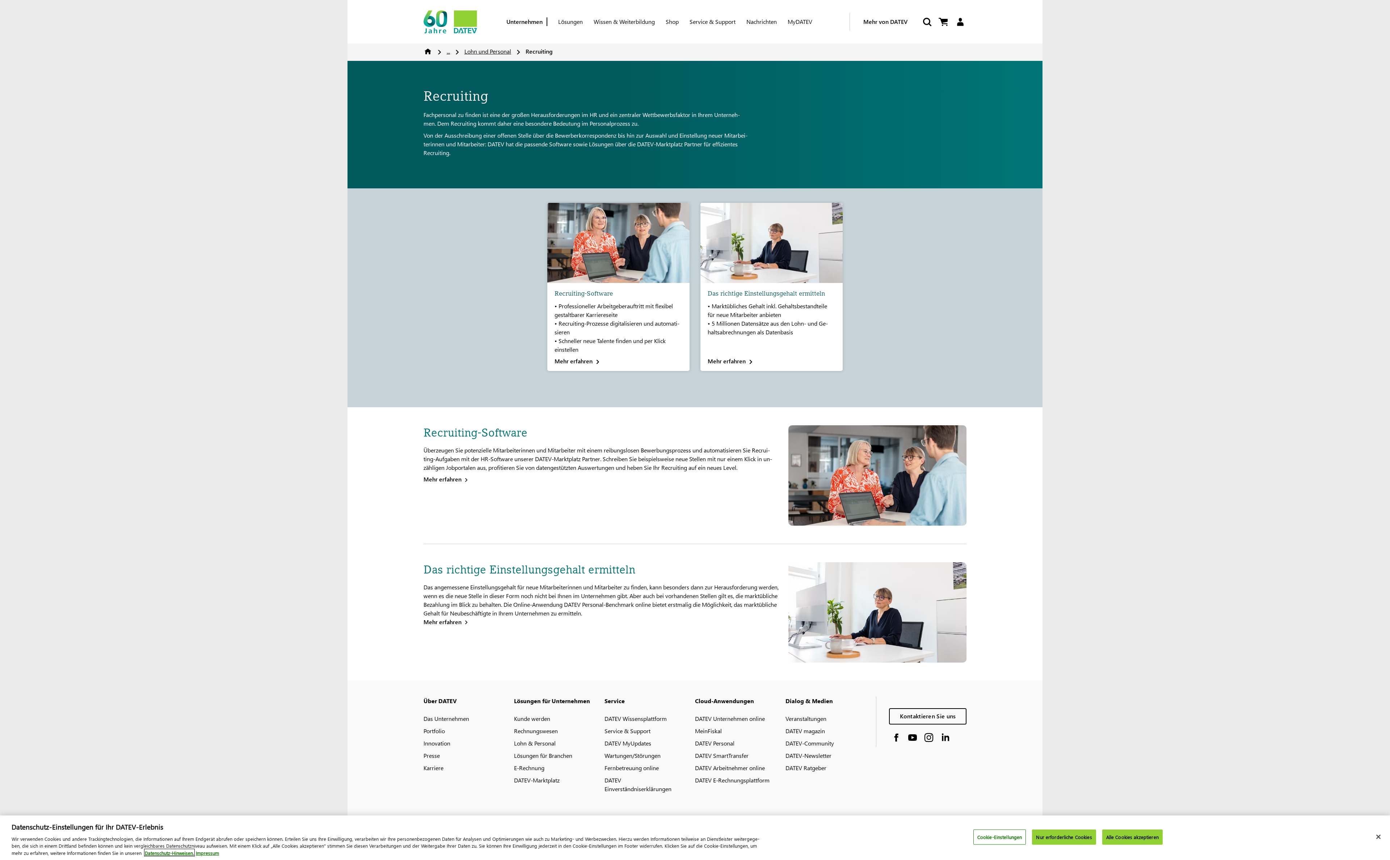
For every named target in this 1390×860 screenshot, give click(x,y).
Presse (432, 755)
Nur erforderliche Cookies (1064, 837)
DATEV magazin (805, 731)
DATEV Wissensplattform (636, 718)
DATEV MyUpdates (628, 743)
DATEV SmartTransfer (722, 755)
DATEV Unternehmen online (730, 718)
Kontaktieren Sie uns (928, 716)
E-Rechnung (529, 768)
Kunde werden (532, 718)
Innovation (437, 743)
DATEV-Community (809, 743)
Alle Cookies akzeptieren (1132, 837)
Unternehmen (524, 21)
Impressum (207, 852)
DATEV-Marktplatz (537, 780)
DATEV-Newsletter (808, 755)
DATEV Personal (714, 743)
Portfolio (434, 731)
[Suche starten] (926, 21)
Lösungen (570, 21)
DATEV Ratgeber (805, 768)
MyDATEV (800, 21)
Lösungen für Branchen (543, 755)
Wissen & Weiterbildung (624, 21)
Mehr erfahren (443, 479)
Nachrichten (761, 21)
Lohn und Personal (487, 51)
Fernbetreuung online (632, 768)
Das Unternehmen (446, 718)
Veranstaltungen (805, 718)
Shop (672, 21)
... (448, 51)
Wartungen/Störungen (633, 755)
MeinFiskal (708, 731)
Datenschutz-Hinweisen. (169, 852)
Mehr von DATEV (885, 21)
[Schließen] (1378, 837)
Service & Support (713, 21)
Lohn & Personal (535, 743)
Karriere (433, 768)
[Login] (960, 22)
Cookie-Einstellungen (999, 837)
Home (428, 51)
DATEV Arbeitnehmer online (730, 768)
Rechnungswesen (536, 731)
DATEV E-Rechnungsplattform (732, 780)
